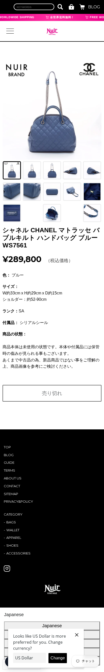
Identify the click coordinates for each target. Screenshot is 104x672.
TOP (7, 447)
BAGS (11, 522)
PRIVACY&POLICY (18, 501)
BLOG (94, 7)
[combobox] (34, 7)
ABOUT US (12, 478)
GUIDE (9, 462)
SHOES (12, 545)
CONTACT (12, 486)
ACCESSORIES (18, 553)
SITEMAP (11, 494)
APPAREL (13, 538)
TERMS (9, 470)
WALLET (12, 530)
